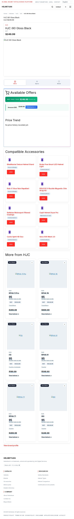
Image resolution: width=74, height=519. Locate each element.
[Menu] (70, 7)
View (11, 172)
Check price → (31, 107)
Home (5, 13)
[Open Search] (52, 7)
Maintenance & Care (45, 215)
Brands (6, 478)
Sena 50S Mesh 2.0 (47, 237)
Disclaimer (39, 515)
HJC (17, 13)
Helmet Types (42, 478)
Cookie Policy (30, 515)
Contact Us (7, 498)
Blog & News (7, 502)
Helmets (11, 13)
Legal (51, 2)
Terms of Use (19, 515)
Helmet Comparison (44, 481)
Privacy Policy (9, 515)
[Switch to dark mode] (66, 7)
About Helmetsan (41, 2)
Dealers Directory (9, 488)
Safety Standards (43, 475)
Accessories (7, 481)
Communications (44, 169)
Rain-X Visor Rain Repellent (18, 188)
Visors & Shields (12, 167)
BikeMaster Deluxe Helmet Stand (20, 164)
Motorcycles (7, 484)
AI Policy (62, 515)
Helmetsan (7, 7)
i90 (21, 13)
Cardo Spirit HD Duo (15, 237)
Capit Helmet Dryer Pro (49, 213)
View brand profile (11, 446)
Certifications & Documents (46, 484)
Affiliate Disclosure (51, 515)
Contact (57, 2)
